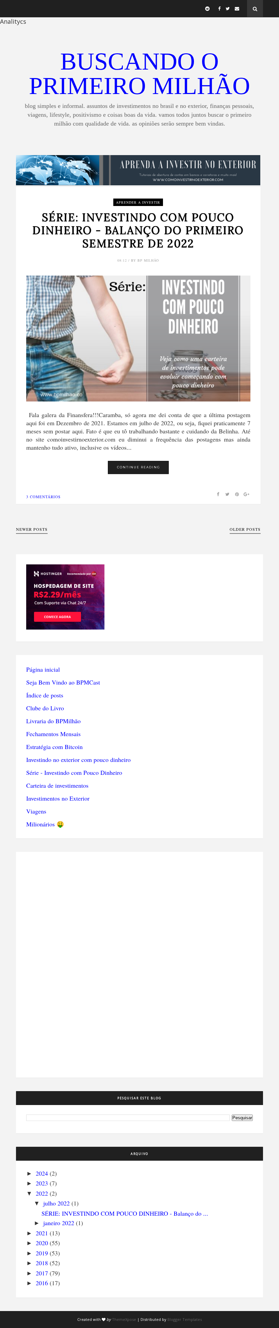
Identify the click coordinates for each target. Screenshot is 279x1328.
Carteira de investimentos (57, 785)
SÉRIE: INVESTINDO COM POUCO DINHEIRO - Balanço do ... (125, 1213)
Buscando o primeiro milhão (139, 73)
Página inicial (43, 669)
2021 (42, 1233)
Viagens (36, 811)
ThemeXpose (124, 1319)
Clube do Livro (45, 708)
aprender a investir (138, 202)
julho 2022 (56, 1203)
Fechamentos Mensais (53, 734)
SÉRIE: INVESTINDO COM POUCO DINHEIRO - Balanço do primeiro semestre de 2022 (138, 230)
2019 (42, 1253)
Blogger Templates (184, 1319)
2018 (42, 1263)
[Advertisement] (65, 964)
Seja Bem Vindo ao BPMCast (63, 682)
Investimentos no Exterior (57, 798)
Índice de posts (44, 695)
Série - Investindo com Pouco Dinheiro (74, 772)
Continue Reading (138, 467)
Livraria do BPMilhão (53, 721)
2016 (42, 1283)
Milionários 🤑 (45, 824)
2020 (42, 1243)
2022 (42, 1193)
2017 (42, 1273)
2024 (42, 1173)
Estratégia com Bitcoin (54, 747)
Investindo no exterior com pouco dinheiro (78, 759)
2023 (42, 1183)
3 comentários (43, 496)
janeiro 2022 (58, 1223)
